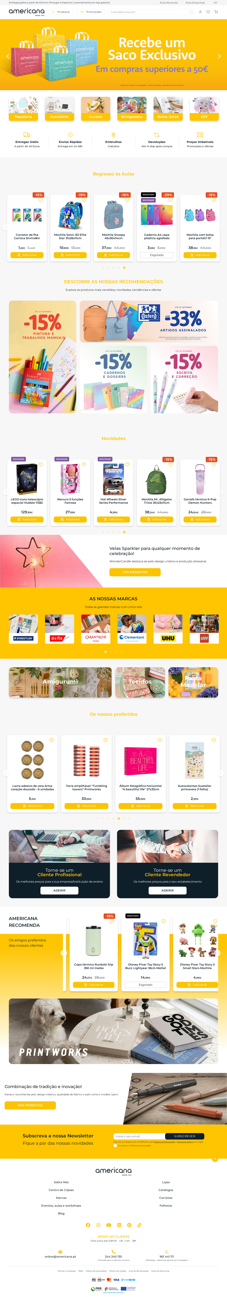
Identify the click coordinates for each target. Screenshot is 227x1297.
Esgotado (157, 255)
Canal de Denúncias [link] (160, 1271)
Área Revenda (169, 2)
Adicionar (30, 255)
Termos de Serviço (185, 1142)
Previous (8, 55)
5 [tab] (124, 268)
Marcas (61, 1198)
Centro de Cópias (61, 1190)
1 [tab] (103, 268)
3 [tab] (113, 268)
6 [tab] (124, 818)
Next (219, 55)
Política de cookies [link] (117, 1271)
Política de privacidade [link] (96, 1271)
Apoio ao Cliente (113, 1237)
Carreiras (165, 1198)
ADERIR (59, 890)
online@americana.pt (60, 1256)
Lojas (166, 1182)
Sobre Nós (61, 1182)
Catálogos (166, 1190)
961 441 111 (167, 1256)
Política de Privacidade (164, 1142)
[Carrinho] (216, 11)
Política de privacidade (140, 1145)
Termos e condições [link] (67, 1271)
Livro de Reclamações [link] (138, 1271)
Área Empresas (195, 2)
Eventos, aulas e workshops (61, 1205)
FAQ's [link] (80, 1271)
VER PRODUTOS (135, 572)
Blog (61, 1213)
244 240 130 (113, 1256)
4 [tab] (119, 268)
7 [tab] (129, 818)
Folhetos (166, 1205)
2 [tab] (108, 268)
